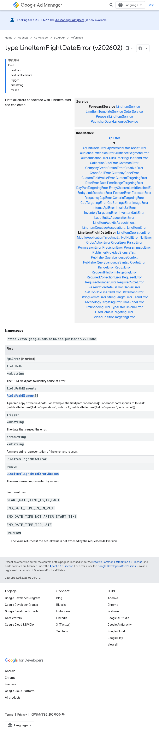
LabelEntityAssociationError (114, 218)
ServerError (132, 287)
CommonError (129, 163)
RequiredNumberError (100, 282)
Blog (59, 598)
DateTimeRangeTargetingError (121, 183)
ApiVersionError (118, 148)
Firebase (113, 611)
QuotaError (138, 262)
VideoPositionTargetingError (114, 317)
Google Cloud (116, 631)
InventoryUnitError (132, 213)
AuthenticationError (94, 158)
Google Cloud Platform (20, 691)
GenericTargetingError (128, 198)
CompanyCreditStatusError (104, 168)
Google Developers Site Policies (117, 566)
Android (113, 598)
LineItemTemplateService (104, 112)
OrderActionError (98, 242)
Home (8, 37)
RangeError (106, 267)
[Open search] (111, 4)
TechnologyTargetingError (103, 302)
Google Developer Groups (21, 604)
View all (113, 644)
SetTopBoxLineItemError (103, 292)
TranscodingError (98, 307)
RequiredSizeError (130, 282)
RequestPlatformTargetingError (114, 272)
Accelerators (13, 618)
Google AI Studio (118, 618)
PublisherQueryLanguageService (114, 121)
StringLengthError (119, 297)
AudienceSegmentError (132, 153)
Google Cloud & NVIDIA (19, 624)
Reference (77, 37)
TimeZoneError (133, 302)
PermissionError (89, 247)
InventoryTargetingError (101, 213)
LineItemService (128, 107)
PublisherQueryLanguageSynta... (106, 262)
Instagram (63, 611)
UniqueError (134, 307)
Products (23, 37)
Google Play (115, 638)
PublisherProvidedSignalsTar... (114, 252)
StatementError (132, 292)
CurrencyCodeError (125, 173)
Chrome (113, 604)
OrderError (118, 242)
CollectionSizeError (104, 163)
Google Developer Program (22, 598)
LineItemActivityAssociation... (114, 223)
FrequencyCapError (98, 198)
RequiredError (132, 277)
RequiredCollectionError (104, 277)
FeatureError (122, 193)
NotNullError (130, 237)
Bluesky (61, 604)
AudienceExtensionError (97, 153)
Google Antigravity (120, 624)
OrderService (133, 112)
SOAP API (59, 37)
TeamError (140, 297)
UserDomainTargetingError (114, 312)
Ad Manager (49, 5)
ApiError (114, 138)
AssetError (138, 148)
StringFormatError (93, 297)
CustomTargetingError (131, 178)
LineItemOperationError (134, 233)
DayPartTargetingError (92, 188)
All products (12, 697)
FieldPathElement (21, 396)
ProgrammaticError (137, 247)
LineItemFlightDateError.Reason (33, 474)
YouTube (62, 631)
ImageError (140, 203)
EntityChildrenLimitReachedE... (130, 188)
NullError (146, 237)
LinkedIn (61, 618)
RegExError (123, 267)
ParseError (134, 242)
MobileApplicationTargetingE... (98, 237)
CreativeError (133, 168)
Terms (9, 714)
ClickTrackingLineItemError (128, 158)
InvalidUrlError (126, 208)
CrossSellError (100, 173)
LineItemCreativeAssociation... (104, 228)
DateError (92, 183)
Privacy (22, 714)
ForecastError (141, 193)
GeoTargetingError (94, 203)
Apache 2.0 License (61, 566)
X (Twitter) (63, 624)
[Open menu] (6, 5)
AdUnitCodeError (94, 148)
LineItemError (137, 228)
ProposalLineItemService (114, 117)
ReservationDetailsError (105, 287)
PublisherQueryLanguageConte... (114, 257)
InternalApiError (104, 208)
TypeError (118, 307)
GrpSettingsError (119, 203)
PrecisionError (112, 247)
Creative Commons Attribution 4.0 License (117, 561)
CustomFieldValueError (98, 178)
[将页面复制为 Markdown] (140, 48)
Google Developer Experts (22, 611)
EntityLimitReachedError (94, 193)
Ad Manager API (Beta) (70, 20)
